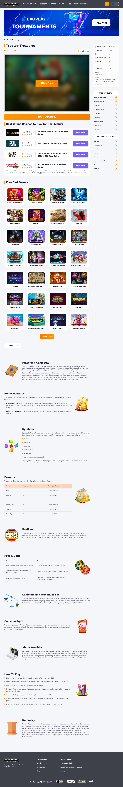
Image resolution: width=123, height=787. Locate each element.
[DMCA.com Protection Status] (71, 781)
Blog (38, 771)
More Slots (47, 336)
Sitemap (63, 771)
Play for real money (47, 117)
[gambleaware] (41, 781)
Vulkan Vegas (27, 165)
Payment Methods (66, 763)
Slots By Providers (48, 4)
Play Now (80, 133)
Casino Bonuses (80, 4)
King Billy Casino (28, 132)
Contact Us (41, 767)
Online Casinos (65, 4)
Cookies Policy (42, 763)
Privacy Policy (42, 759)
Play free (47, 83)
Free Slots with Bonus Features (71, 767)
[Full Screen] (88, 51)
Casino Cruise (27, 154)
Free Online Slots (30, 4)
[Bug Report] (83, 51)
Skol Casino (26, 143)
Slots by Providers (66, 759)
